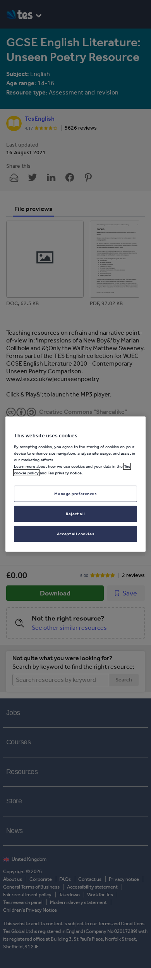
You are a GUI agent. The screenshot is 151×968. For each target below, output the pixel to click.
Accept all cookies (75, 533)
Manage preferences (75, 493)
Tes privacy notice (65, 473)
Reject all (75, 513)
